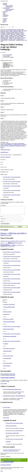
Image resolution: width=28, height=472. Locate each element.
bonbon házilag (16, 144)
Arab (8, 241)
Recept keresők (6, 8)
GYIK (4, 13)
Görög (17, 241)
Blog (4, 12)
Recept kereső (9, 10)
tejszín (2, 146)
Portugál (22, 245)
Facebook (5, 18)
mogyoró (24, 144)
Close (2, 470)
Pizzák (18, 36)
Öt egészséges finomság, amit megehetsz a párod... (12, 389)
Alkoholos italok (20, 29)
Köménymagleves (6, 314)
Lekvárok (11, 35)
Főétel (11, 233)
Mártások (2, 36)
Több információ (10, 461)
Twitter (4, 19)
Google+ (5, 20)
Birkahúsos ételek (17, 30)
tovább (7, 381)
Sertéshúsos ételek (4, 37)
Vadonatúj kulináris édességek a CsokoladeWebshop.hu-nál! (14, 395)
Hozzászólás (3, 205)
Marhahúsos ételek (21, 35)
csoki (21, 144)
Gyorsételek (3, 34)
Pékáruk (7, 36)
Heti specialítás (4, 383)
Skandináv (3, 246)
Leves (2, 235)
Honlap (2, 221)
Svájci (9, 246)
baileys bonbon (21, 143)
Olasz (13, 245)
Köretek (2, 35)
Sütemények (11, 37)
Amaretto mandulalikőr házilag (9, 306)
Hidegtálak (13, 34)
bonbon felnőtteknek (8, 144)
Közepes (12, 57)
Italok (22, 34)
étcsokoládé (11, 145)
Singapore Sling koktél (7, 351)
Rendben (5, 461)
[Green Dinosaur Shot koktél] (7, 462)
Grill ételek (22, 33)
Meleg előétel (8, 235)
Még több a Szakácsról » (6, 157)
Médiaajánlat (5, 15)
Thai (11, 246)
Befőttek (11, 30)
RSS (4, 22)
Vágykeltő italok (11, 40)
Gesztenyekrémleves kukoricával (8, 377)
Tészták (10, 38)
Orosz (16, 245)
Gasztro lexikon (9, 6)
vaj (4, 146)
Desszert (8, 55)
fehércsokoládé (18, 145)
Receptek (5, 4)
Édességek (20, 31)
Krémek (6, 35)
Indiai (22, 241)
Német (11, 245)
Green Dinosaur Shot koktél (6, 464)
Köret (25, 233)
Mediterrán (16, 243)
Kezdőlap (5, 3)
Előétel (7, 233)
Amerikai (2, 241)
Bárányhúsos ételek (5, 30)
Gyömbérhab (5, 343)
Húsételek (18, 34)
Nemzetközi (9, 54)
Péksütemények (12, 36)
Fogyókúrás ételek (10, 33)
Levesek (15, 35)
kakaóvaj (23, 145)
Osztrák (19, 245)
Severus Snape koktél (7, 358)
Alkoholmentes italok (11, 29)
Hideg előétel (17, 233)
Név (2, 216)
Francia (13, 241)
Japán (24, 241)
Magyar (10, 243)
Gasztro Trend (6, 417)
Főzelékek (17, 33)
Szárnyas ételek (18, 37)
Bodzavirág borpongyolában (11, 425)
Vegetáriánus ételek (20, 40)
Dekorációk (24, 30)
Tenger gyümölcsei (4, 38)
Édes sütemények (14, 31)
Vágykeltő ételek (4, 40)
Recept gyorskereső (10, 9)
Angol (6, 241)
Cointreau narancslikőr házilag (9, 321)
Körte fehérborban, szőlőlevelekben (9, 336)
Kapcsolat (5, 16)
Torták (14, 38)
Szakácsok (5, 11)
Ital (22, 233)
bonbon (2, 144)
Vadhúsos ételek (20, 38)
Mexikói (20, 243)
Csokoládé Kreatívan (4, 152)
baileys (16, 143)
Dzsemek (8, 31)
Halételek (8, 34)
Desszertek (3, 31)
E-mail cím (3, 218)
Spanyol (6, 246)
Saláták (21, 36)
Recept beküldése (9, 5)
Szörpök (23, 37)
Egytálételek (3, 33)
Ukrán (13, 246)
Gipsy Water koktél (6, 365)
